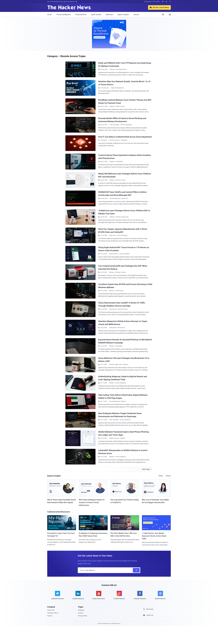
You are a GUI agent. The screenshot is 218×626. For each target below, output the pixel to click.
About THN (50, 610)
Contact (49, 616)
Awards (136, 14)
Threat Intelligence (63, 14)
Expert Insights (123, 14)
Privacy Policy (82, 616)
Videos (161, 476)
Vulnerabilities (81, 14)
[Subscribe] (136, 570)
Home (49, 14)
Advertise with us (52, 613)
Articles (168, 476)
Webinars (109, 14)
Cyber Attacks (96, 14)
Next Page (146, 469)
